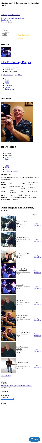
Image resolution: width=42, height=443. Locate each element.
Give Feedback (27, 386)
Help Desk (8, 386)
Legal (14, 386)
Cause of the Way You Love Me (22, 316)
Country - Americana (23, 239)
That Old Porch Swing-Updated (21, 269)
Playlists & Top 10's (11, 171)
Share (20, 75)
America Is (19, 285)
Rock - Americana (22, 334)
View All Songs (6, 376)
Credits (7, 169)
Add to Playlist (9, 157)
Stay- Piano (20, 300)
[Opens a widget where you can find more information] (34, 439)
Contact (19, 386)
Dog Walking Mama (23, 332)
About (3, 386)
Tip (16, 75)
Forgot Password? (23, 35)
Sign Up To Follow (7, 75)
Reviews (7, 167)
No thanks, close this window (10, 15)
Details (7, 166)
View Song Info (37, 224)
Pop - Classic (20, 224)
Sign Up (20, 38)
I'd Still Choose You (22, 237)
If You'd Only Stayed (23, 253)
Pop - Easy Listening (23, 302)
